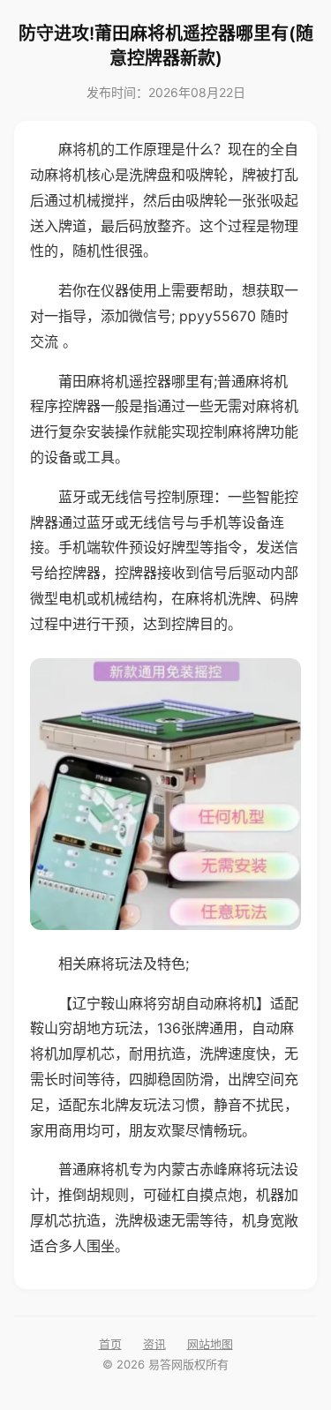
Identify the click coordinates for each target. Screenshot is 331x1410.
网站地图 (210, 1344)
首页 (110, 1344)
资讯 (154, 1344)
